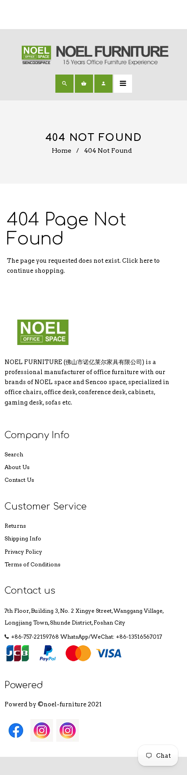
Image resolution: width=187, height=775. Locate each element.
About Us (17, 467)
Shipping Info (23, 538)
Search (14, 454)
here (146, 260)
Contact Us (19, 479)
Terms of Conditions (32, 564)
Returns (15, 525)
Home (61, 150)
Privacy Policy (23, 551)
